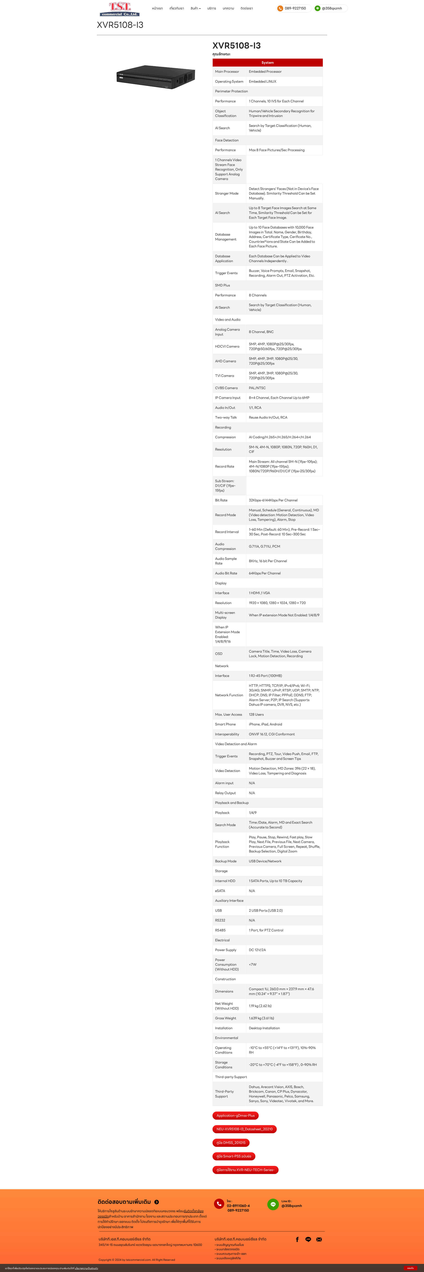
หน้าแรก (157, 8)
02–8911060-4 (238, 1205)
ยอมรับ (410, 1268)
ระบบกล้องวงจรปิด (227, 1249)
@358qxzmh (292, 1205)
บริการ (211, 8)
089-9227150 (238, 1210)
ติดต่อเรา (247, 8)
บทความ (228, 8)
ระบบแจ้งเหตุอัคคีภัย (228, 1258)
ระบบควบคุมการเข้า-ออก (231, 1253)
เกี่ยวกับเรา (176, 8)
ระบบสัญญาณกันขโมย (230, 1244)
